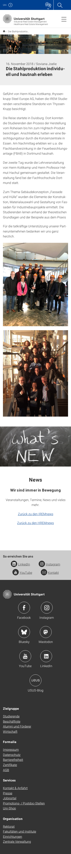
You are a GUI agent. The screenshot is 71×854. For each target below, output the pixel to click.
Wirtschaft (10, 731)
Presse (7, 793)
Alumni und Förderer (17, 726)
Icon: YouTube (25, 656)
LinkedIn (24, 564)
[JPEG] (35, 284)
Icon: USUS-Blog (35, 680)
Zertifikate (10, 765)
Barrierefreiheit (13, 759)
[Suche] (60, 5)
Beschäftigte (11, 721)
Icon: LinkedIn (46, 656)
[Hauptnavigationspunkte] (64, 19)
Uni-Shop (9, 808)
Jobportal (9, 798)
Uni (5, 4)
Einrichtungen (12, 836)
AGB (6, 770)
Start (4, 31)
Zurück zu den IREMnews (35, 514)
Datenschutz (12, 755)
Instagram (53, 564)
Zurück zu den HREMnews (35, 523)
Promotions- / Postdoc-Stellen (24, 803)
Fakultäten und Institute (19, 831)
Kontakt (53, 572)
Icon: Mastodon (46, 632)
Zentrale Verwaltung (17, 841)
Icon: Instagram (47, 608)
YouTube (26, 572)
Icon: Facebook (24, 608)
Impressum (11, 749)
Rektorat (9, 826)
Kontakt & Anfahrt (15, 788)
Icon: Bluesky (24, 632)
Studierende (11, 716)
